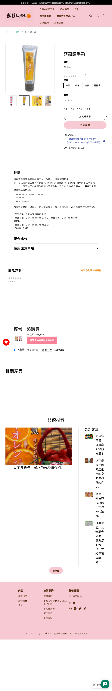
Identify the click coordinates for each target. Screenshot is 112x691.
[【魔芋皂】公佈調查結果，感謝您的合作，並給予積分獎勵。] (89, 523)
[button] (104, 141)
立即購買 (85, 125)
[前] (7, 100)
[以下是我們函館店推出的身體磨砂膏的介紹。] (89, 460)
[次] (52, 100)
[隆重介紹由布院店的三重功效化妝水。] (89, 494)
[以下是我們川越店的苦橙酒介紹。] (38, 446)
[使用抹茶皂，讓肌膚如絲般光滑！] (89, 436)
